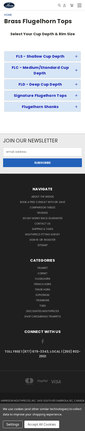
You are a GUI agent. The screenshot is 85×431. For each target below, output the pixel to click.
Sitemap (42, 245)
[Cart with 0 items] (72, 5)
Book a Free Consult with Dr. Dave (42, 202)
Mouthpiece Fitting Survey (42, 234)
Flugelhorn (42, 278)
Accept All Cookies (42, 424)
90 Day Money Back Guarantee (43, 218)
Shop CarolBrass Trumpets (42, 316)
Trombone (42, 300)
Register (49, 240)
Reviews (42, 213)
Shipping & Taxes (42, 229)
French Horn (42, 284)
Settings (12, 424)
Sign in (34, 240)
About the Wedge (42, 196)
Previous (6, 427)
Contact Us (42, 223)
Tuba (42, 305)
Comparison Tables (42, 207)
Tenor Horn (42, 289)
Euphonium (42, 295)
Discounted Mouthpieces (42, 311)
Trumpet (42, 268)
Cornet (42, 273)
